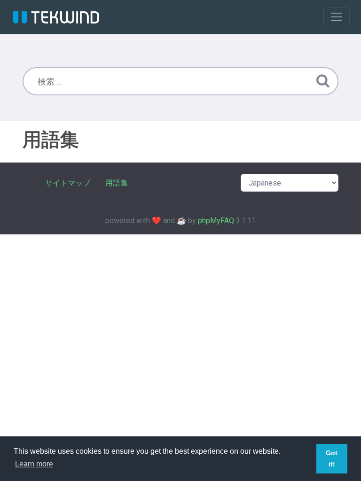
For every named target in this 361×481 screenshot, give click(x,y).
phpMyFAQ (216, 220)
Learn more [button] (34, 464)
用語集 (116, 182)
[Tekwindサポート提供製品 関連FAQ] (56, 17)
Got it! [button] (331, 458)
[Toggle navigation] (336, 17)
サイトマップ (67, 182)
